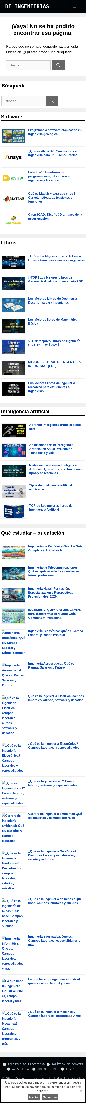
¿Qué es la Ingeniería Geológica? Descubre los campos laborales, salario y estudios (52, 855)
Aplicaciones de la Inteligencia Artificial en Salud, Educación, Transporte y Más (51, 449)
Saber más (50, 1097)
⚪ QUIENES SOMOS (45, 1069)
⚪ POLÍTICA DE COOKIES (64, 1064)
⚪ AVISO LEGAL (18, 1069)
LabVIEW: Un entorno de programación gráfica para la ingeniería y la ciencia (49, 176)
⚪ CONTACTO (70, 1069)
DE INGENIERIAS (27, 6)
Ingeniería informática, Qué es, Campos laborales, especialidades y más (54, 940)
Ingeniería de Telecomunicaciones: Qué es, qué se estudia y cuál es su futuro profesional (53, 571)
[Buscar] (58, 65)
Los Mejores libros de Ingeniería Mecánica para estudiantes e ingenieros (51, 387)
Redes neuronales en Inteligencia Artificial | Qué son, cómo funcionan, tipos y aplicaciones (55, 469)
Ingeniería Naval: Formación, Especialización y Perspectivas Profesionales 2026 (50, 592)
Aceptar (34, 1097)
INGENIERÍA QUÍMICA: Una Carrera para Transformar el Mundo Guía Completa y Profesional (54, 613)
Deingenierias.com (29, 1078)
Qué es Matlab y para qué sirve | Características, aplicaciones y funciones (51, 197)
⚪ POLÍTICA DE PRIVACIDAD (24, 1064)
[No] (81, 1091)
